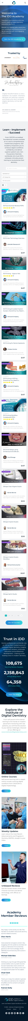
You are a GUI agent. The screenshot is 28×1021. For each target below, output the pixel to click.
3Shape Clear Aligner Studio (12, 486)
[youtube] (20, 1013)
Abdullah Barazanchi (13, 244)
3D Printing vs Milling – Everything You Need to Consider (11, 379)
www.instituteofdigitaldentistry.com (14, 732)
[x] (23, 1013)
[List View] (5, 185)
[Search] (25, 2)
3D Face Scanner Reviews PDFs (13, 206)
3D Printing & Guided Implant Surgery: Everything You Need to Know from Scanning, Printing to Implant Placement (13, 310)
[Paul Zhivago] (5, 457)
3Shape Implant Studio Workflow (10, 558)
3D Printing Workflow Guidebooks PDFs (10, 416)
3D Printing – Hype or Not (11, 274)
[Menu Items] (20, 1009)
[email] (6, 1013)
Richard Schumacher (13, 565)
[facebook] (9, 1013)
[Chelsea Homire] (5, 349)
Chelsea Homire (12, 349)
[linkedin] (15, 1013)
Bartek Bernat (11, 492)
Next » (21, 616)
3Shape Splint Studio (10, 594)
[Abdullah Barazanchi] (5, 244)
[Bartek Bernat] (5, 492)
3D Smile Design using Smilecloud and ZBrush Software (11, 450)
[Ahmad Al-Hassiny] (5, 212)
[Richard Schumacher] (5, 565)
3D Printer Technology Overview (13, 238)
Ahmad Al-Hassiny (13, 212)
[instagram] (12, 1013)
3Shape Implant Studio (10, 522)
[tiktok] (18, 1013)
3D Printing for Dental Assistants (14, 343)
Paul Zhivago (11, 457)
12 (18, 615)
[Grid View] (3, 185)
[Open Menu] (2, 2)
